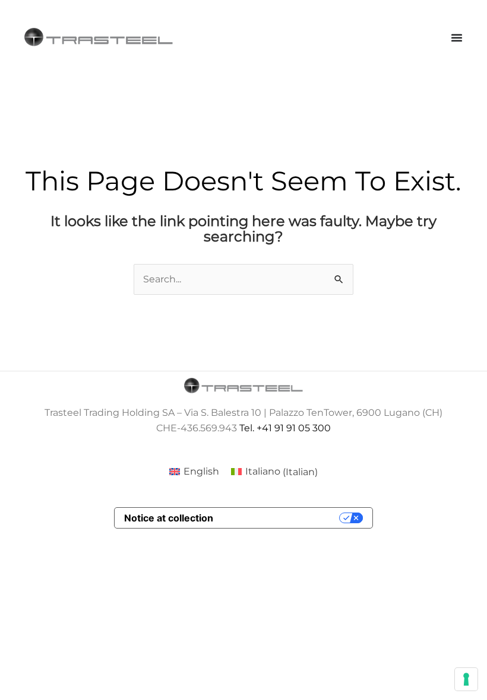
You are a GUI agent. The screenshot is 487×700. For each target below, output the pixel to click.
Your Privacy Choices (282, 518)
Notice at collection (168, 518)
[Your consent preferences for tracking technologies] (466, 679)
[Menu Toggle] (457, 37)
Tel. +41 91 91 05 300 (285, 428)
